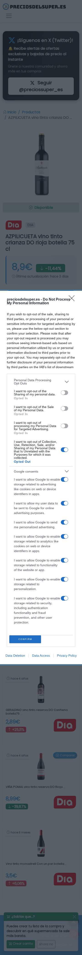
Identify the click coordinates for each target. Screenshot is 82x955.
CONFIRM (25, 639)
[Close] (73, 299)
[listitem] (41, 381)
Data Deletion (15, 655)
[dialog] (41, 477)
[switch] (64, 392)
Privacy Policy (67, 655)
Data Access (41, 655)
